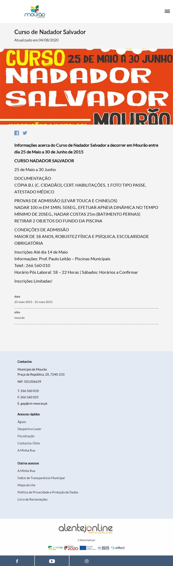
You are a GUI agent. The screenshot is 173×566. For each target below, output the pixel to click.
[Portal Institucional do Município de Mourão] (44, 11)
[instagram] (87, 560)
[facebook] (17, 560)
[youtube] (52, 560)
